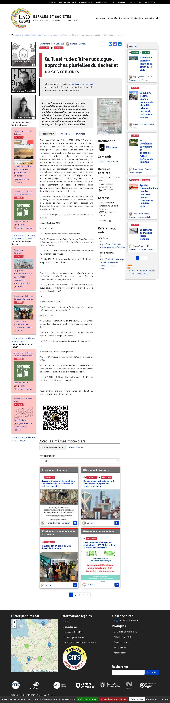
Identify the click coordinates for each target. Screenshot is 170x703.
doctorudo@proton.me (108, 161)
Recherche (124, 18)
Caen (26, 423)
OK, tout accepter (88, 699)
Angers (20, 423)
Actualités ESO (70, 626)
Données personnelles (73, 637)
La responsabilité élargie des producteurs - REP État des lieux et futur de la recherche (99, 545)
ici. (70, 394)
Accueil (16, 35)
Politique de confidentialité (157, 699)
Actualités (112, 18)
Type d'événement (47, 456)
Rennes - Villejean (61, 522)
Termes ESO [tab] (64, 133)
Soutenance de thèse (146, 249)
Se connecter (135, 2)
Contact (67, 621)
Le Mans (21, 228)
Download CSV (130, 266)
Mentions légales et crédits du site (79, 642)
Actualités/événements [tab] (52, 447)
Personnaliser (137, 699)
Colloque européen (136, 172)
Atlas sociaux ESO (65, 2)
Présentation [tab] (48, 133)
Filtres (134, 46)
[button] (133, 57)
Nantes (56, 35)
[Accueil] (22, 18)
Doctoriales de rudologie (82, 84)
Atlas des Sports (86, 2)
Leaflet (31, 671)
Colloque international (23, 194)
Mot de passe (149, 2)
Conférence (143, 80)
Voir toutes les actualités (143, 270)
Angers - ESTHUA (145, 77)
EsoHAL (52, 2)
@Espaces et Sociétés (128, 620)
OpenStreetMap (43, 671)
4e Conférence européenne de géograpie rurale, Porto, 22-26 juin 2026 (146, 151)
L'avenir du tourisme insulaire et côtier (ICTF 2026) (146, 63)
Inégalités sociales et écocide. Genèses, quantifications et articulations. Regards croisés (23, 172)
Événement (36, 35)
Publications (137, 18)
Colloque (47, 35)
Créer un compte (120, 2)
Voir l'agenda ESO (140, 273)
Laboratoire (99, 18)
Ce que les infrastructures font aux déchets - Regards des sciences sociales (23, 276)
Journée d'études (107, 531)
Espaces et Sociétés (52, 16)
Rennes (17, 429)
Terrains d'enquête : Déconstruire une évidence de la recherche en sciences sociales (58, 483)
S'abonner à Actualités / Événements (129, 268)
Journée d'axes (20, 420)
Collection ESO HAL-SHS (125, 631)
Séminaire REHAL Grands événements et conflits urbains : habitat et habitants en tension (146, 105)
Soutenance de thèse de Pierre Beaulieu (146, 234)
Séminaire (18, 253)
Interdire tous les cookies (114, 699)
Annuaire (149, 18)
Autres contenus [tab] (75, 447)
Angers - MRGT (144, 246)
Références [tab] (80, 133)
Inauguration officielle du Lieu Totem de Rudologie (23, 324)
